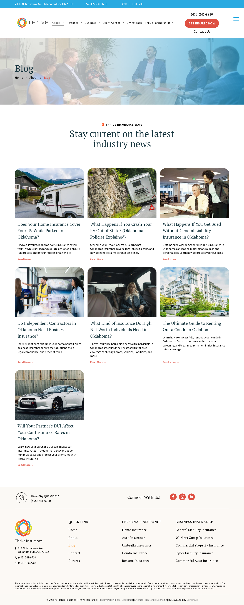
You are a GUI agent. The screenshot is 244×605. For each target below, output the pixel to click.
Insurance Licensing (156, 599)
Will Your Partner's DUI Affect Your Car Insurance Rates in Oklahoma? (46, 432)
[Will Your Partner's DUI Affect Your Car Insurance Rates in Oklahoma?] (49, 395)
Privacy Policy (106, 599)
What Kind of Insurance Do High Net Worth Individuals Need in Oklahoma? (120, 329)
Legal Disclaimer (124, 599)
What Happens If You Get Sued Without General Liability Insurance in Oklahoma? (192, 230)
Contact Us (202, 31)
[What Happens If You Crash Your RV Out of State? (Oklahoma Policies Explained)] (122, 193)
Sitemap (138, 599)
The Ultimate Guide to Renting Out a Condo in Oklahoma (192, 326)
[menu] (236, 19)
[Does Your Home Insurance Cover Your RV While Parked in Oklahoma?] (49, 193)
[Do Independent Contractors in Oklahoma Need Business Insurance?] (49, 292)
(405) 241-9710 (202, 14)
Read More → (26, 259)
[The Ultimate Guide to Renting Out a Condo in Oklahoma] (194, 292)
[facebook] (173, 497)
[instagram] (182, 497)
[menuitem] (58, 22)
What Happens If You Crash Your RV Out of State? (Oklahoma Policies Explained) (121, 230)
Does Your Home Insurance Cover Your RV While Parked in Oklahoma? (49, 230)
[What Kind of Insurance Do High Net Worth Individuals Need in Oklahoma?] (122, 292)
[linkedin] (191, 497)
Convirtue (192, 599)
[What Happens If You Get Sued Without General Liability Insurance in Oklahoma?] (194, 193)
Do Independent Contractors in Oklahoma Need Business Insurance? (47, 329)
